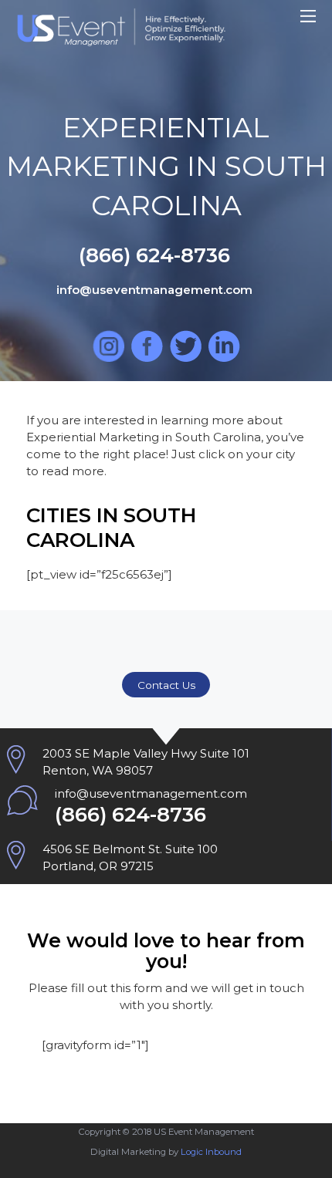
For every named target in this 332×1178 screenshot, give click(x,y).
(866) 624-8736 (130, 814)
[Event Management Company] (121, 38)
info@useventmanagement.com (151, 793)
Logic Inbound (211, 1151)
